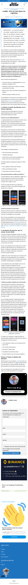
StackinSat (10, 101)
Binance (3, 564)
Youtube (3, 549)
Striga (22, 38)
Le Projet (3, 554)
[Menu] (2, 4)
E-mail (4, 434)
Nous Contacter (4, 556)
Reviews (15, 9)
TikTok (2, 551)
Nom (4, 428)
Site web (5, 440)
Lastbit (17, 361)
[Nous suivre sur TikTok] (24, 3)
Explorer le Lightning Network (11, 8)
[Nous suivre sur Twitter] (26, 3)
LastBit (22, 59)
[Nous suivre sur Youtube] (24, 5)
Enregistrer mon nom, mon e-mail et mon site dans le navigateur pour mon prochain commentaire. (14, 448)
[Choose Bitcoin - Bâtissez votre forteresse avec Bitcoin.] (14, 4)
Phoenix (15, 222)
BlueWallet (21, 222)
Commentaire (6, 416)
